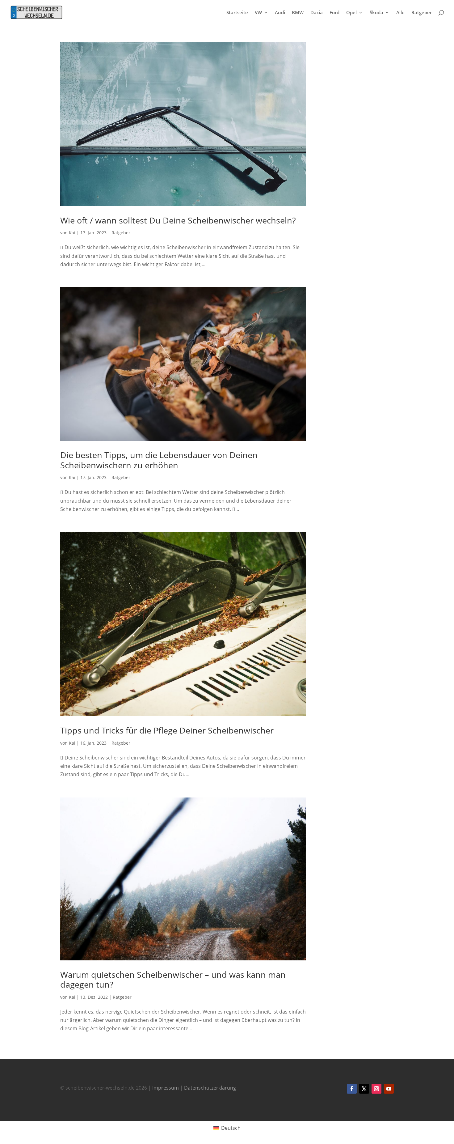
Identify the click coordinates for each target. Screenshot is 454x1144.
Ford (334, 12)
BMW (298, 12)
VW (258, 12)
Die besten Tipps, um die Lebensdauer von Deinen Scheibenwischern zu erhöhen (159, 459)
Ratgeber (421, 12)
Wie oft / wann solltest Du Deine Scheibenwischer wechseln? (178, 220)
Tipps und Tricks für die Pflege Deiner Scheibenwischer (167, 730)
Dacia (316, 12)
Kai (72, 233)
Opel (351, 12)
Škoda (376, 12)
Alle (400, 12)
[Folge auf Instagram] (376, 1089)
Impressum (165, 1087)
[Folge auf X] (364, 1089)
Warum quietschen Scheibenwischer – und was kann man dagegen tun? (173, 979)
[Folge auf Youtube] (389, 1089)
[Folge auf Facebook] (352, 1089)
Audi (280, 12)
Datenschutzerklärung (210, 1087)
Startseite (237, 12)
